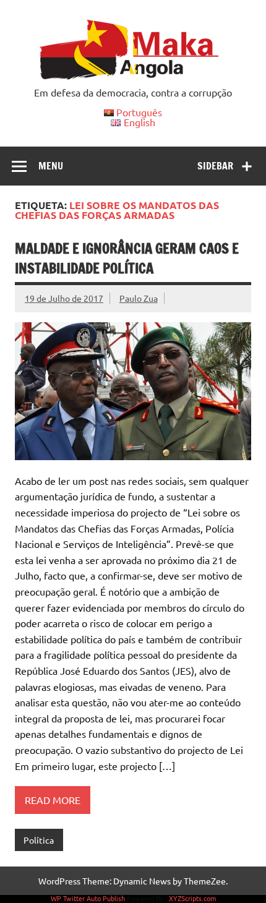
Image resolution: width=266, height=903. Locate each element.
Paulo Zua (138, 298)
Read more (52, 800)
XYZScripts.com (192, 898)
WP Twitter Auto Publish (88, 898)
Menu (50, 166)
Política (39, 839)
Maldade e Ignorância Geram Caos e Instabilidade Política (127, 258)
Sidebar (215, 166)
